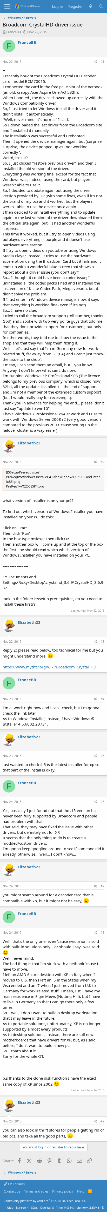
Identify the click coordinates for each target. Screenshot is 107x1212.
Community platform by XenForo (45, 1201)
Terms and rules (36, 1191)
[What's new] (90, 6)
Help (80, 1191)
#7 (102, 886)
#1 (102, 61)
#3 (102, 641)
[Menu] (7, 6)
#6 (102, 802)
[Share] (95, 62)
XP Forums (16, 1184)
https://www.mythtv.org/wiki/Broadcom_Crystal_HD (49, 666)
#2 (102, 462)
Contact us (12, 1191)
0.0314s (69, 1207)
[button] (103, 1207)
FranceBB (13, 32)
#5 (102, 756)
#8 (102, 932)
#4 (102, 699)
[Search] (101, 6)
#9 (102, 1121)
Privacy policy (62, 1191)
